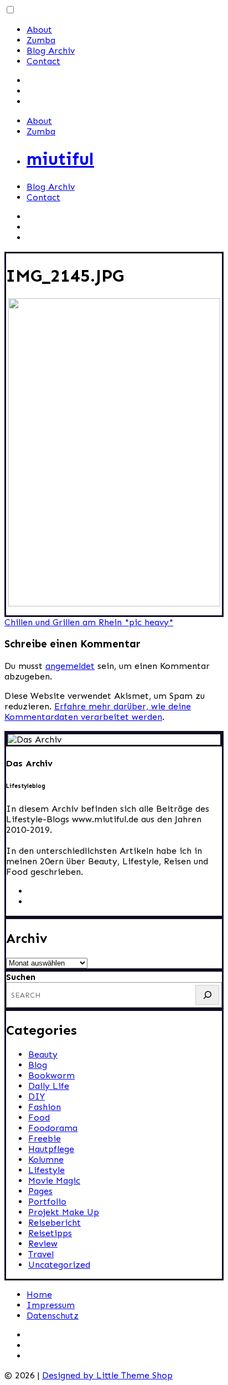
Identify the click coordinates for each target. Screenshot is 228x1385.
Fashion (44, 1107)
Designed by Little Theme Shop (107, 1375)
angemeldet (70, 666)
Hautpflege (51, 1149)
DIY (36, 1096)
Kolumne (46, 1159)
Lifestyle (46, 1170)
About (39, 29)
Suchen (20, 977)
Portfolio (47, 1201)
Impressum (51, 1305)
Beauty (43, 1054)
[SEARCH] (207, 995)
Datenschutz (53, 1315)
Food (39, 1117)
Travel (41, 1254)
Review (43, 1243)
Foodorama (52, 1128)
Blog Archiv (51, 50)
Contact (43, 61)
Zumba (41, 40)
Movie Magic (54, 1180)
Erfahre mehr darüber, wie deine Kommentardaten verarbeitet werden (97, 711)
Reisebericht (54, 1222)
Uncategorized (59, 1264)
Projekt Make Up (63, 1212)
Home (39, 1294)
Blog (37, 1065)
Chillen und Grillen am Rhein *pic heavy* (88, 622)
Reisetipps (50, 1233)
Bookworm (51, 1075)
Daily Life (48, 1086)
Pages (40, 1191)
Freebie (44, 1138)
